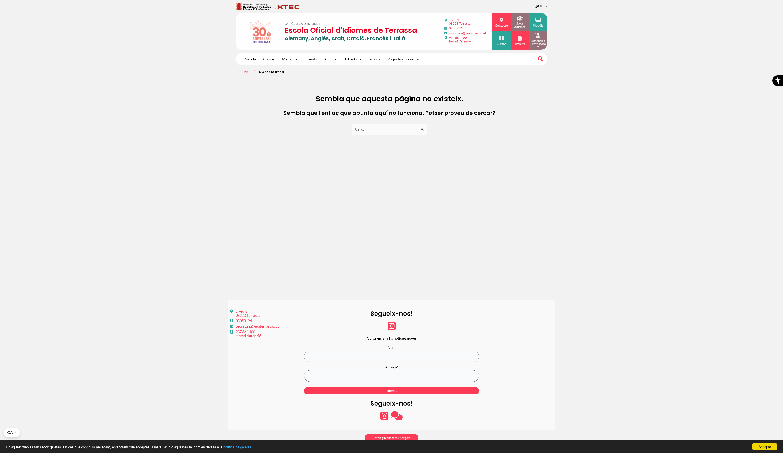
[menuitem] (253, 6)
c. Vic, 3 (460, 21)
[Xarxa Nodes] (397, 418)
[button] (777, 80)
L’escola (249, 59)
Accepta (765, 446)
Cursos (268, 59)
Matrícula (289, 59)
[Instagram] (392, 328)
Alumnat (331, 59)
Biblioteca (353, 59)
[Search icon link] (540, 59)
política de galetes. (237, 446)
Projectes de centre (403, 59)
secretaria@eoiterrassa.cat (467, 33)
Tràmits (311, 59)
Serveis (374, 59)
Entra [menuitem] (543, 6)
